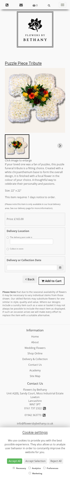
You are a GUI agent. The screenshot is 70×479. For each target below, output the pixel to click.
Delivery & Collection (35, 359)
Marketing (37, 473)
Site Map (35, 376)
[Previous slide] (10, 145)
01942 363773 (34, 415)
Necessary (21, 468)
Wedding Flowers (35, 348)
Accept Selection (35, 461)
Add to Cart (53, 281)
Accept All (15, 461)
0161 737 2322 (33, 408)
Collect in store (16, 248)
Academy (35, 370)
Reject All (56, 461)
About (35, 342)
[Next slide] (60, 145)
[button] (17, 146)
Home (35, 336)
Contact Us (35, 364)
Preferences (52, 468)
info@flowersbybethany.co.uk (35, 423)
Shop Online (35, 353)
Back (31, 279)
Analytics (36, 468)
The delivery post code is (21, 237)
